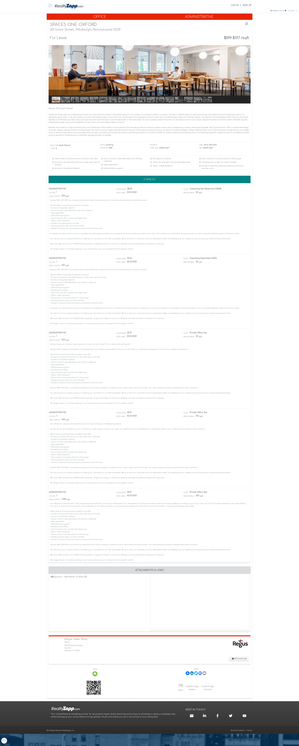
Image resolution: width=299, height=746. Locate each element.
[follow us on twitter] (231, 715)
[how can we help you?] (4, 741)
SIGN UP (246, 5)
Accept (291, 11)
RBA (200, 148)
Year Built (104, 148)
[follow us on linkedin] (205, 715)
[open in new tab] (246, 23)
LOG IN (235, 5)
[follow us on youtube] (244, 715)
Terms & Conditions (238, 730)
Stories (153, 145)
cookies (281, 11)
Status (102, 145)
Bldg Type (54, 145)
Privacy (249, 730)
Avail (201, 145)
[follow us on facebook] (218, 715)
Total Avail (154, 148)
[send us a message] (192, 715)
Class (52, 148)
